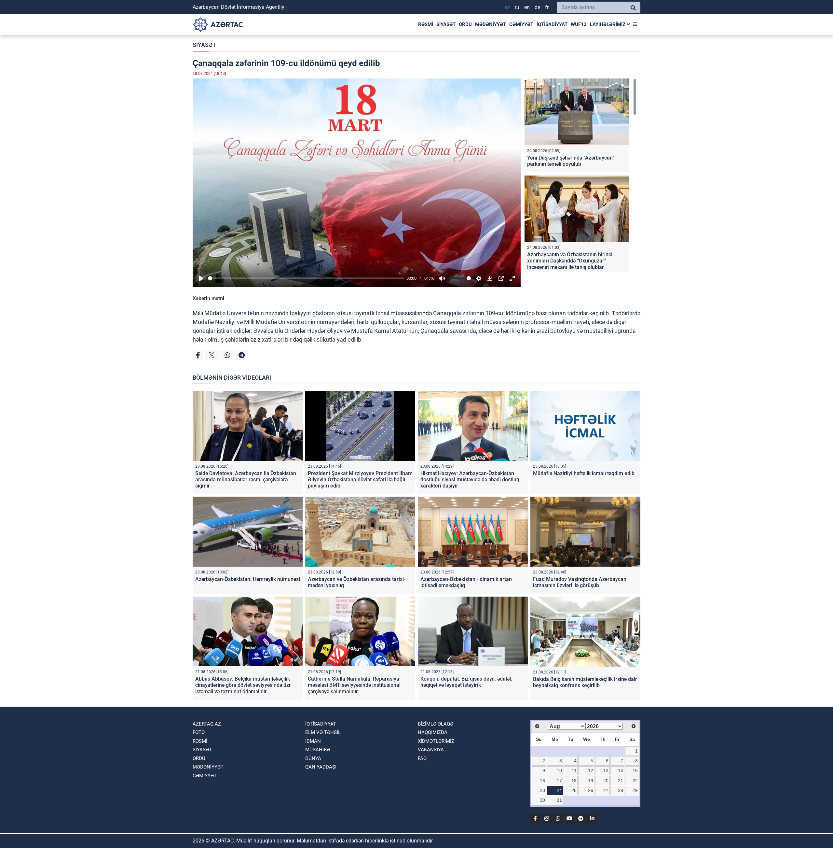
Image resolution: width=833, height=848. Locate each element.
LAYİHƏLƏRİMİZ (608, 24)
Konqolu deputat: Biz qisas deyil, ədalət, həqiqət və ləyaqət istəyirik (466, 682)
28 (620, 790)
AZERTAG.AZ (207, 724)
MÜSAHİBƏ (317, 750)
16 (542, 780)
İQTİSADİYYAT (552, 24)
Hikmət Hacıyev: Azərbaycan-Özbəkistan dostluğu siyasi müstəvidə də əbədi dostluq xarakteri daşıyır (469, 479)
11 (574, 770)
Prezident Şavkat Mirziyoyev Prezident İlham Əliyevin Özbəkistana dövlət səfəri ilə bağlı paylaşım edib (360, 479)
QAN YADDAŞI (320, 767)
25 (574, 790)
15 (635, 770)
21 (620, 780)
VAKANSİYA (431, 750)
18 (574, 780)
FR (547, 7)
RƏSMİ (425, 24)
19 (590, 780)
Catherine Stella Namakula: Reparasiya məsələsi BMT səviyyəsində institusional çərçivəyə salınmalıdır (354, 685)
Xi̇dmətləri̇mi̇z (436, 741)
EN (527, 7)
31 (559, 800)
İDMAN (313, 741)
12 (590, 770)
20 (605, 780)
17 (559, 780)
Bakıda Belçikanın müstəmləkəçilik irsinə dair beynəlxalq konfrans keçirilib (585, 682)
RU (517, 7)
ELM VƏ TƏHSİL (323, 732)
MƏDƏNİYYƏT (490, 24)
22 (635, 780)
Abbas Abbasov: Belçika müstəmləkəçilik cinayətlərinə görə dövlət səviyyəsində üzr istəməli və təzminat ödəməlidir (243, 685)
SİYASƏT (446, 24)
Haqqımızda (432, 732)
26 (590, 790)
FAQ (422, 758)
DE (537, 7)
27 (605, 790)
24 (559, 790)
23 (542, 790)
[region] (580, 175)
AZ (507, 7)
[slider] (306, 278)
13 (605, 770)
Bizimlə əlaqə (435, 724)
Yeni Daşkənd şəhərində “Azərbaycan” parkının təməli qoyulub (570, 161)
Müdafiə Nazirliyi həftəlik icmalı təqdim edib (584, 473)
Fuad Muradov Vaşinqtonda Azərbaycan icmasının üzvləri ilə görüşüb (579, 582)
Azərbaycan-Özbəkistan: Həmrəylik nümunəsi (247, 579)
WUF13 (579, 24)
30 (542, 800)
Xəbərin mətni (208, 298)
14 (620, 770)
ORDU (465, 24)
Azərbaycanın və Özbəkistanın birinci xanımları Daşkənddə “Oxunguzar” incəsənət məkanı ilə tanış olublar (569, 260)
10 (559, 770)
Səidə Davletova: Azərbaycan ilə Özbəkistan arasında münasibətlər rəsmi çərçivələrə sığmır (245, 479)
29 (635, 790)
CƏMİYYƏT (521, 24)
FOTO (199, 732)
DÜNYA (313, 758)
